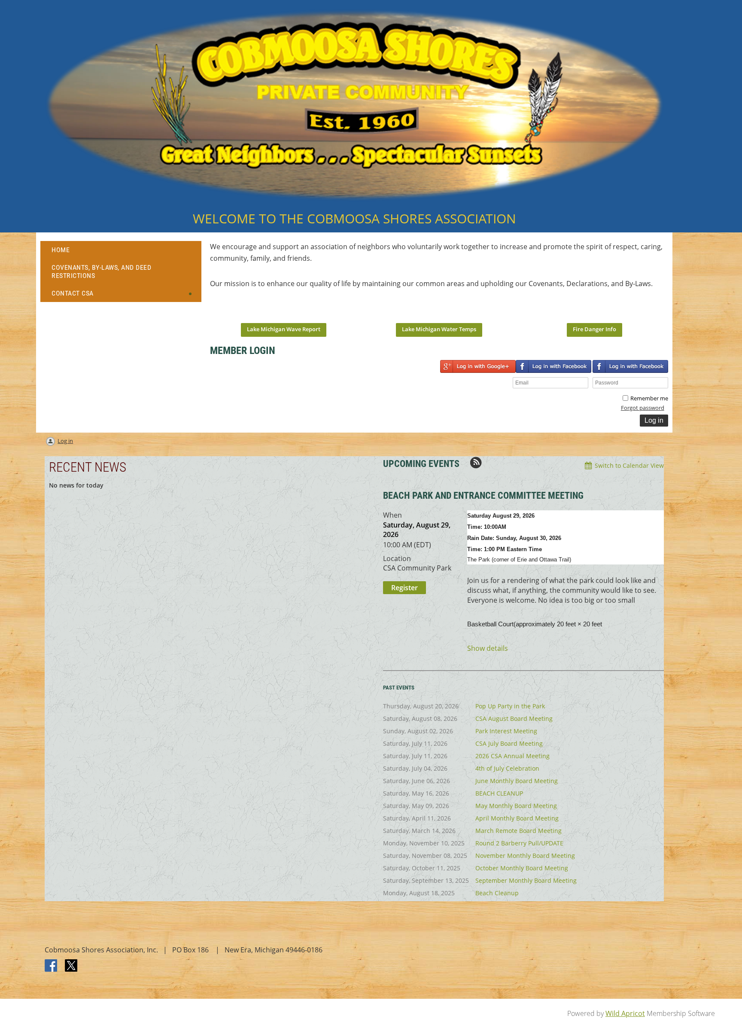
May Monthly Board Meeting (516, 806)
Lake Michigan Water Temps (439, 329)
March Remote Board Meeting (518, 831)
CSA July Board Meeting (509, 743)
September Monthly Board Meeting (526, 880)
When (392, 515)
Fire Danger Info (594, 329)
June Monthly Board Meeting (516, 781)
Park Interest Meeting (506, 731)
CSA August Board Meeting (514, 718)
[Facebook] (51, 966)
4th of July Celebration (507, 768)
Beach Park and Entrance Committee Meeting (483, 495)
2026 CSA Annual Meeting (512, 756)
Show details (487, 648)
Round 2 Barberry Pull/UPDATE (519, 843)
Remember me (649, 398)
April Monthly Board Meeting (517, 818)
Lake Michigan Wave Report (283, 329)
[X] (71, 966)
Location (397, 558)
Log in (65, 441)
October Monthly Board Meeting (521, 868)
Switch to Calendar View (629, 465)
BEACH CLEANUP (499, 793)
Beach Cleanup (497, 893)
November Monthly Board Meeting (525, 855)
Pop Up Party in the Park (510, 706)
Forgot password (642, 408)
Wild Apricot (625, 1013)
